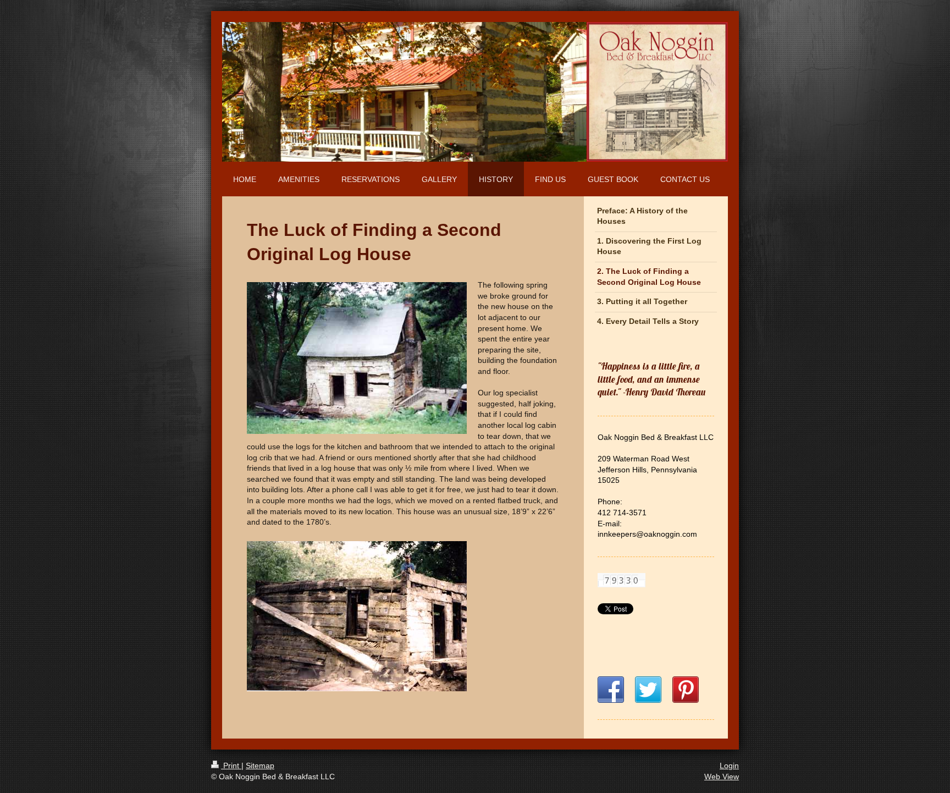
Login (729, 765)
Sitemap (260, 765)
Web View (721, 776)
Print (231, 765)
